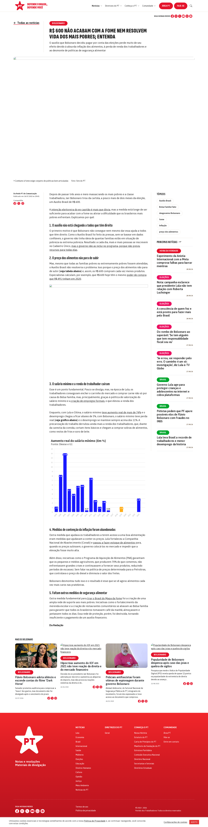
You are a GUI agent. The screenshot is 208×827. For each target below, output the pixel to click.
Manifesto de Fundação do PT (147, 746)
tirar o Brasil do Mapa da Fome (104, 598)
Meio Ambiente (82, 785)
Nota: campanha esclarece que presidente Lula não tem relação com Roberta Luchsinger (174, 287)
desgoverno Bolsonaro (169, 213)
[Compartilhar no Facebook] (14, 203)
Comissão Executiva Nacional (147, 755)
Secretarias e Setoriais (144, 763)
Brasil (163, 379)
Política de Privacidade (94, 821)
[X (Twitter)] (179, 16)
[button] (97, 6)
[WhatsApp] (187, 16)
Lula (77, 733)
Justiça (79, 781)
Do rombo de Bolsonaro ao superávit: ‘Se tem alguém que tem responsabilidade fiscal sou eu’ (173, 337)
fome (161, 219)
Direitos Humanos (83, 768)
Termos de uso (82, 807)
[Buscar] (191, 5)
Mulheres (80, 755)
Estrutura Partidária (143, 750)
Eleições (164, 277)
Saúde (78, 750)
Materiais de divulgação (30, 765)
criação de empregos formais (87, 400)
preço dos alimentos (168, 232)
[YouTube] (183, 16)
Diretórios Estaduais (143, 768)
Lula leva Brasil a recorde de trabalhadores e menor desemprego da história (174, 441)
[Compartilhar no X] (52, 698)
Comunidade (170, 727)
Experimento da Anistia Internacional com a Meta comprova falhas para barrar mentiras (174, 261)
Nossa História (140, 733)
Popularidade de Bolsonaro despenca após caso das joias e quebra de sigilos (170, 663)
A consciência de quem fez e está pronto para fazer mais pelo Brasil (174, 312)
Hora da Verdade (169, 251)
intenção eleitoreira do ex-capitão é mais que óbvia (80, 209)
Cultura (79, 772)
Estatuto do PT (141, 737)
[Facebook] (172, 16)
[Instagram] (176, 16)
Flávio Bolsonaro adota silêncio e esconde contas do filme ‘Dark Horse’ (35, 680)
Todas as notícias (26, 22)
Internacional (81, 746)
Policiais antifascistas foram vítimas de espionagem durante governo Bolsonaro (125, 680)
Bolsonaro (24, 672)
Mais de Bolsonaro (24, 639)
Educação (80, 763)
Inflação (163, 225)
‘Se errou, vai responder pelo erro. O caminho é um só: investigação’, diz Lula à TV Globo (174, 363)
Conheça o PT (141, 727)
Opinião (79, 777)
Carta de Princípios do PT (145, 742)
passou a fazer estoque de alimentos (114, 542)
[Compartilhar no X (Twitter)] (18, 203)
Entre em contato (171, 742)
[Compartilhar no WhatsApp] (22, 203)
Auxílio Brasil (165, 201)
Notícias (80, 727)
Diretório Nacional (142, 759)
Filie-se (180, 6)
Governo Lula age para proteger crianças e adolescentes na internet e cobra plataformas (173, 389)
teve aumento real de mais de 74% (121, 412)
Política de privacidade (86, 810)
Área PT (166, 6)
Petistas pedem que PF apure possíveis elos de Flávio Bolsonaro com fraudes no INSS (174, 416)
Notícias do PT (82, 790)
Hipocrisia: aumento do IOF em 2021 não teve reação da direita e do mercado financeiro (80, 666)
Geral (107, 733)
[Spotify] (190, 16)
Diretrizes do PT (113, 727)
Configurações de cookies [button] (175, 822)
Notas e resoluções (27, 761)
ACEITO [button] (194, 822)
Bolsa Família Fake (167, 207)
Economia (80, 737)
